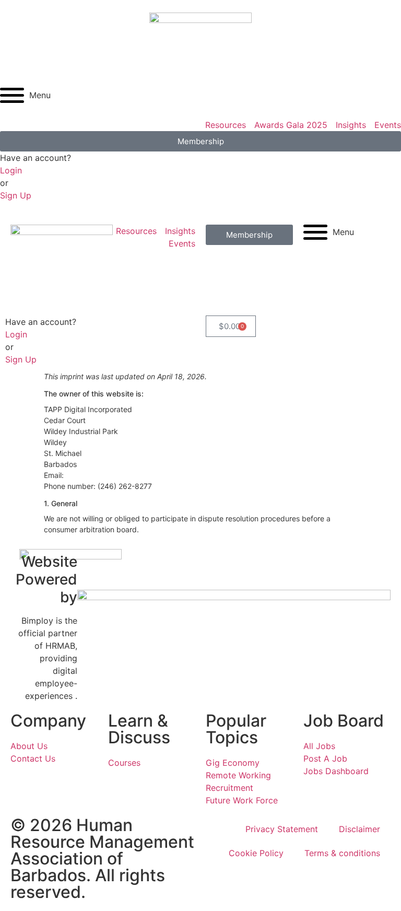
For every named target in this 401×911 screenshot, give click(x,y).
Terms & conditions (342, 853)
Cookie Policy (256, 853)
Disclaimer (359, 829)
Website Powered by (46, 579)
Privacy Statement (281, 829)
